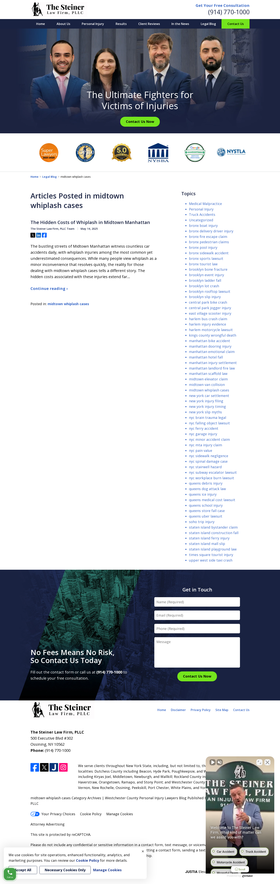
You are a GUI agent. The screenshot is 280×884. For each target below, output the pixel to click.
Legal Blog (208, 24)
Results (121, 24)
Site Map (221, 710)
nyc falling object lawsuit (209, 423)
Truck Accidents (202, 214)
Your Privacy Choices (58, 814)
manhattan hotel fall (206, 357)
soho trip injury (201, 521)
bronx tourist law (203, 264)
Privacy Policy (201, 710)
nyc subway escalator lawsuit (213, 472)
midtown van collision (207, 384)
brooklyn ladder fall (205, 280)
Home (40, 24)
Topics (188, 193)
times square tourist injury (211, 554)
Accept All (22, 870)
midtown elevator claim (208, 379)
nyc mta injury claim (205, 445)
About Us (63, 24)
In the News (180, 24)
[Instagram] (63, 767)
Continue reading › (49, 288)
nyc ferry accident (203, 428)
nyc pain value (200, 450)
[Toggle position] (259, 762)
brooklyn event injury (206, 275)
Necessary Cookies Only (65, 870)
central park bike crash (208, 302)
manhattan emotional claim (212, 351)
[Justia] (54, 767)
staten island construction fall (213, 532)
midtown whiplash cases (68, 304)
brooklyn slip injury (205, 296)
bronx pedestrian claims (209, 242)
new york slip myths (205, 412)
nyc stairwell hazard (205, 467)
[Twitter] (44, 767)
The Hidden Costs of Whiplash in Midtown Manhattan (90, 222)
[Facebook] (34, 767)
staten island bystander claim (213, 527)
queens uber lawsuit (205, 516)
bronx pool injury (203, 247)
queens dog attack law (207, 488)
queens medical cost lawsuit (212, 500)
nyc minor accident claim (209, 439)
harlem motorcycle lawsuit (211, 329)
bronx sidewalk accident (209, 253)
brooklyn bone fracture (208, 269)
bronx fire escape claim (208, 236)
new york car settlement (209, 395)
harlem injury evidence (207, 324)
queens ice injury (203, 494)
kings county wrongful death (212, 335)
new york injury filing (206, 401)
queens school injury (206, 505)
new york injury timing (207, 406)
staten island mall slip (207, 543)
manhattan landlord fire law (212, 368)
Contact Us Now (140, 121)
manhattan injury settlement (213, 362)
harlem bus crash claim (208, 319)
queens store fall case (207, 510)
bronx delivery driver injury (211, 231)
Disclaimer (178, 710)
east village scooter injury (210, 313)
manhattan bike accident (209, 340)
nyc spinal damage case (208, 461)
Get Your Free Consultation (223, 5)
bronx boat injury (203, 225)
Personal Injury (93, 24)
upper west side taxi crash (210, 560)
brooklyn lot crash (204, 286)
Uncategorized (201, 220)
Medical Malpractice (205, 203)
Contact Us (235, 24)
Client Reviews (149, 24)
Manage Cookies (119, 814)
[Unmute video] (213, 762)
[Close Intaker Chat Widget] (267, 762)
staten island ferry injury (209, 538)
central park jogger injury (210, 308)
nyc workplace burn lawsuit (211, 478)
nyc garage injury (203, 434)
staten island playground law (213, 549)
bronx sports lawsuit (206, 258)
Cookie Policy (91, 814)
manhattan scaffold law (208, 373)
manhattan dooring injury (210, 346)
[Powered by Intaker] (247, 876)
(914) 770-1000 (229, 12)
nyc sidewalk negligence (208, 456)
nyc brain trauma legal (207, 417)
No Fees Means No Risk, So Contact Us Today (74, 656)
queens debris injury (205, 483)
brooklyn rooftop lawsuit (209, 291)
